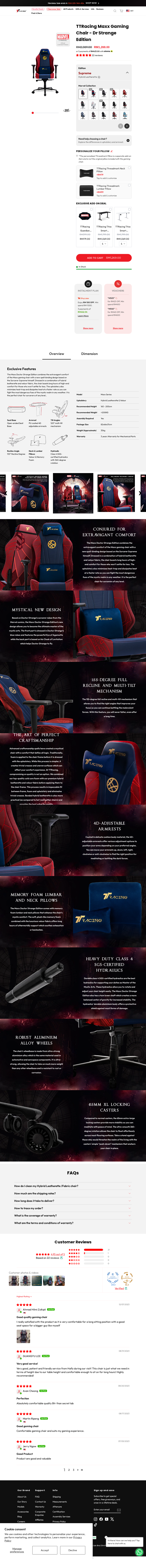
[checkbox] (104, 173)
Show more (88, 328)
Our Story (22, 1501)
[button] (84, 55)
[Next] (126, 126)
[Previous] (120, 126)
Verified (119, 1288)
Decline (72, 1550)
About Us (21, 1496)
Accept (45, 1550)
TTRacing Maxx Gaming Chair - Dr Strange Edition (102, 33)
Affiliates (39, 1519)
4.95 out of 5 (58, 1254)
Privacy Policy (59, 1521)
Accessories (23, 1511)
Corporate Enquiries (40, 1513)
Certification (59, 1511)
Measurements (60, 1501)
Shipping (57, 1496)
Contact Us (40, 1501)
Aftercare (57, 1506)
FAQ (37, 1496)
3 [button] (73, 1469)
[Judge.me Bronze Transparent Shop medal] (127, 1277)
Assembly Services (61, 1516)
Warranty (39, 1506)
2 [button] (69, 1469)
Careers (21, 1521)
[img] (24, 1304)
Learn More (83, 316)
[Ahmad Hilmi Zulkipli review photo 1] (23, 1336)
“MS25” (111, 298)
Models (20, 1506)
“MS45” (111, 309)
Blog (19, 1516)
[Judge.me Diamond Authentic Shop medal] (112, 1277)
